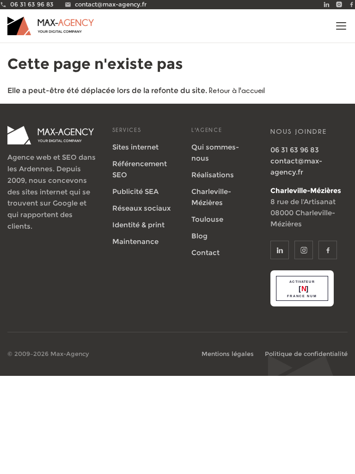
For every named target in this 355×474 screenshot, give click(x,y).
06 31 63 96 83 (294, 149)
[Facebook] (351, 4)
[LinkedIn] (326, 4)
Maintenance (135, 241)
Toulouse (207, 219)
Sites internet (135, 147)
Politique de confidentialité (306, 353)
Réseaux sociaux (141, 208)
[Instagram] (339, 4)
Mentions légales (228, 353)
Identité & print (138, 224)
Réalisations (212, 174)
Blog (199, 235)
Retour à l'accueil (237, 90)
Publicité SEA (135, 191)
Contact (205, 252)
